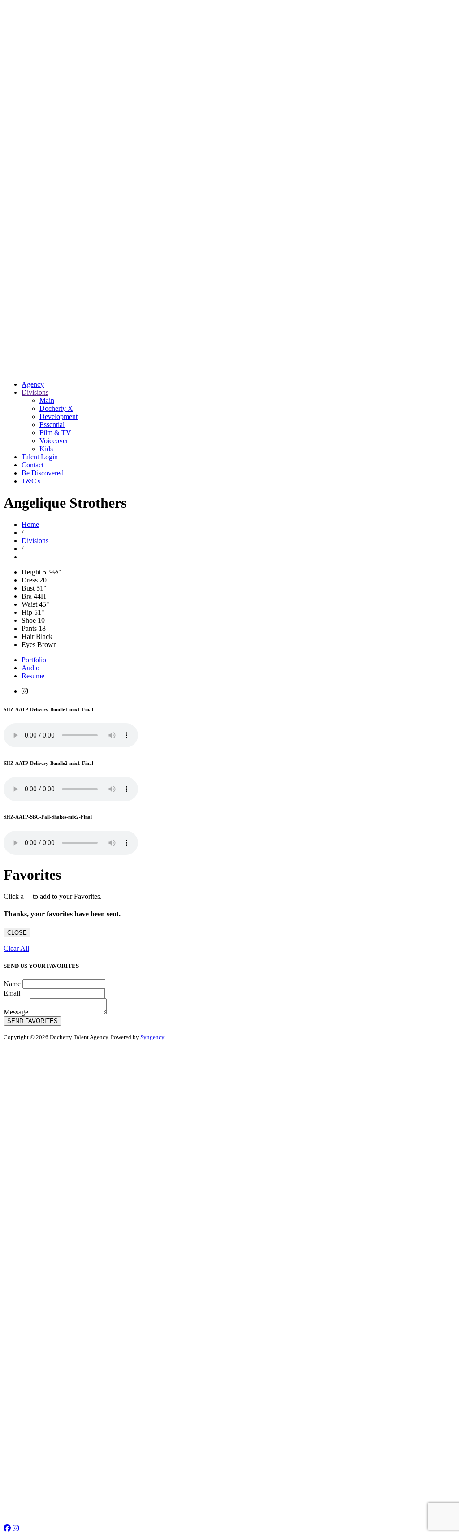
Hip (27, 612)
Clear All (16, 948)
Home (30, 524)
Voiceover (53, 440)
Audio (30, 668)
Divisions (35, 392)
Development (58, 416)
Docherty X (56, 408)
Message (16, 1012)
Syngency (152, 1037)
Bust (28, 588)
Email (12, 993)
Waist (29, 604)
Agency (33, 384)
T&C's (31, 481)
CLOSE (17, 932)
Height (31, 572)
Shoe (29, 620)
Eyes (28, 644)
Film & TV (55, 432)
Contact (32, 465)
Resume (33, 676)
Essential (52, 424)
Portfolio (34, 660)
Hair (28, 636)
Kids (46, 449)
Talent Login (40, 457)
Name (12, 984)
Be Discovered (43, 473)
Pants (29, 628)
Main (46, 400)
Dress (30, 580)
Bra (27, 596)
